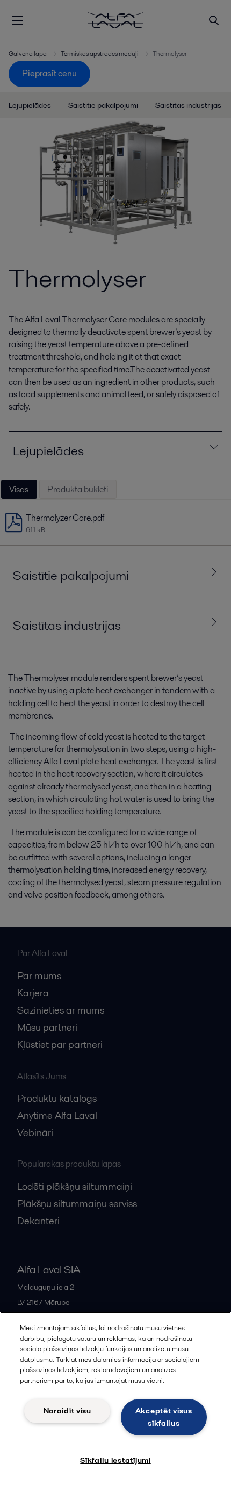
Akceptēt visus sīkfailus (163, 1416)
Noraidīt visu (67, 1410)
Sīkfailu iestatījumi (115, 1460)
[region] (115, 1399)
